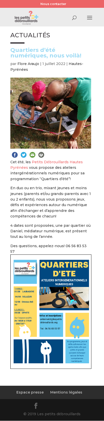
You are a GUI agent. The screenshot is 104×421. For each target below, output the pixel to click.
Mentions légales (66, 392)
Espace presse (30, 392)
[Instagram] (73, 407)
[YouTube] (61, 407)
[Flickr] (48, 407)
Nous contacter (53, 4)
